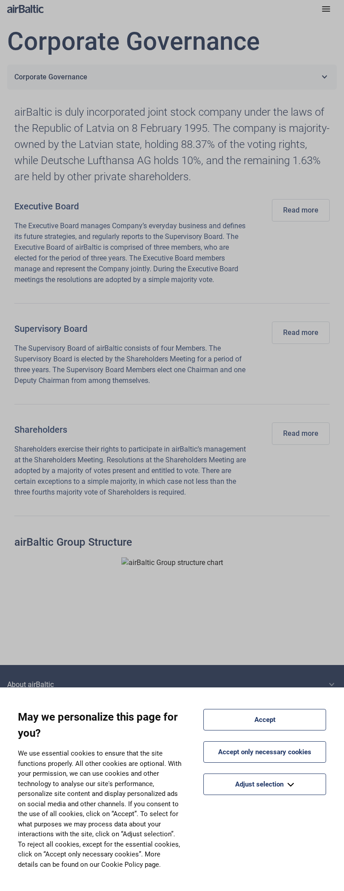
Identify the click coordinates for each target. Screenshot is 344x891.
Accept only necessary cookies (264, 752)
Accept (264, 720)
